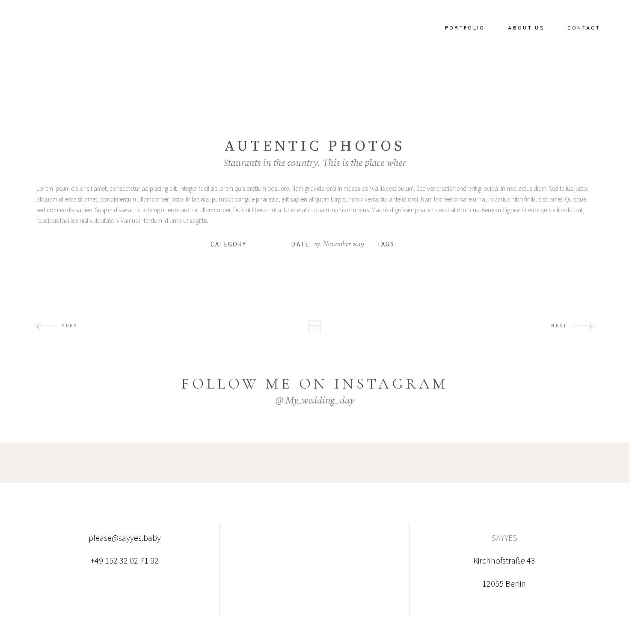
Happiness (265, 244)
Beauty (409, 244)
